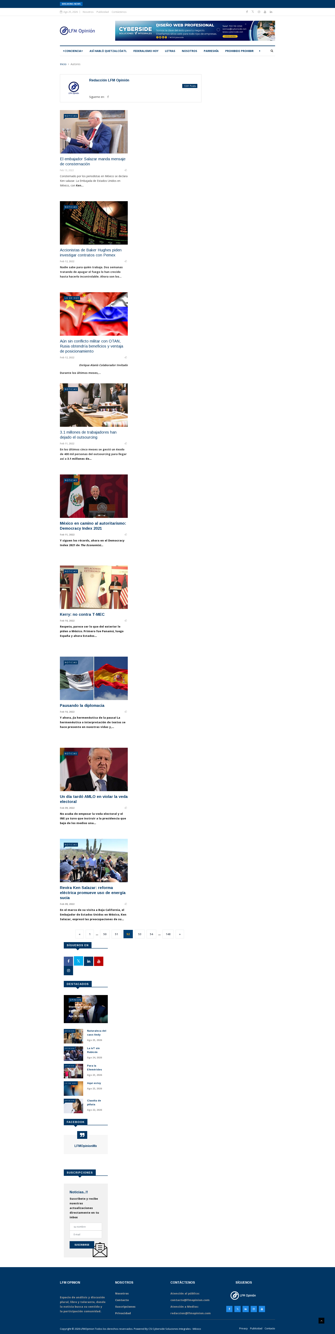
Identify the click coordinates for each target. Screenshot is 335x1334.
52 (128, 934)
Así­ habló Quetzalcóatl (108, 51)
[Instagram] (254, 1309)
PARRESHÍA (211, 51)
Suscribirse (81, 1244)
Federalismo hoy (145, 51)
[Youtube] (265, 12)
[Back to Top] (321, 1321)
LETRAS (170, 51)
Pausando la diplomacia (82, 705)
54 (151, 934)
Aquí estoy (94, 1083)
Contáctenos (119, 12)
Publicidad (103, 12)
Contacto (270, 1328)
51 (116, 934)
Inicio (63, 64)
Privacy (243, 1328)
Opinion (75, 1000)
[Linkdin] (271, 12)
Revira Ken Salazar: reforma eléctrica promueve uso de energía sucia (93, 893)
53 (139, 934)
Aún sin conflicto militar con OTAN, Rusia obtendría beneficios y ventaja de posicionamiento (91, 346)
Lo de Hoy (71, 1083)
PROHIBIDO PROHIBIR (239, 51)
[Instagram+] (259, 12)
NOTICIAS (71, 116)
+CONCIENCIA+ (73, 51)
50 (104, 934)
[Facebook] (247, 12)
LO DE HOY (72, 298)
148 (168, 934)
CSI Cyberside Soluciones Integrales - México (175, 1329)
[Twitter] (253, 12)
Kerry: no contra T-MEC (82, 614)
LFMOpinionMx (85, 1146)
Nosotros (88, 12)
